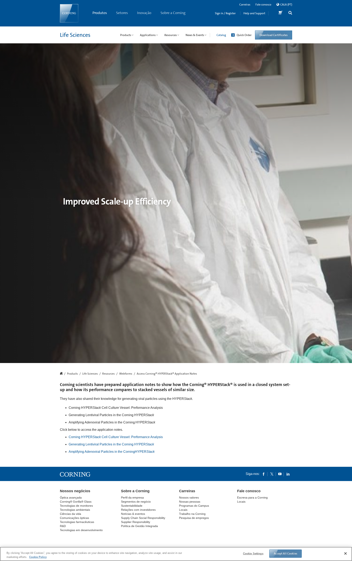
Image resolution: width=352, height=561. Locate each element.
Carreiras (244, 4)
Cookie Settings (253, 553)
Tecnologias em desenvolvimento (81, 530)
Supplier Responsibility (135, 522)
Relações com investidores (138, 509)
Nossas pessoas (189, 501)
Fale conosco (263, 4)
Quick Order (244, 35)
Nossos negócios (75, 491)
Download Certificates (274, 35)
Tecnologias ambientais (75, 509)
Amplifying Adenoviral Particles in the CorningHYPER (112, 451)
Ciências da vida (70, 513)
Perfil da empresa (132, 497)
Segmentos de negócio (136, 501)
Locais (183, 509)
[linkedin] (288, 474)
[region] (176, 554)
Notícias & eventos (133, 513)
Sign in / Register (225, 13)
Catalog (221, 35)
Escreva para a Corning (252, 497)
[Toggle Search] (290, 13)
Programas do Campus (194, 505)
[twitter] (272, 474)
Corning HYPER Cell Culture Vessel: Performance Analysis (116, 437)
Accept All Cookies (285, 553)
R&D (63, 526)
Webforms (125, 373)
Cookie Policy (38, 556)
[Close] (345, 553)
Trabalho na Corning (192, 513)
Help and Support (254, 13)
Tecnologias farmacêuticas (77, 522)
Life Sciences (75, 35)
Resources (108, 373)
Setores (122, 12)
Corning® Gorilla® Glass (75, 501)
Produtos (99, 12)
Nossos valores (189, 497)
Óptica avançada (71, 497)
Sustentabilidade (131, 505)
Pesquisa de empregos (194, 517)
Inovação (144, 12)
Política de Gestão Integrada (139, 526)
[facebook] (264, 474)
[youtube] (280, 474)
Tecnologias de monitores (76, 505)
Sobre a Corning (173, 12)
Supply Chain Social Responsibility (143, 517)
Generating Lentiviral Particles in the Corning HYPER (111, 444)
